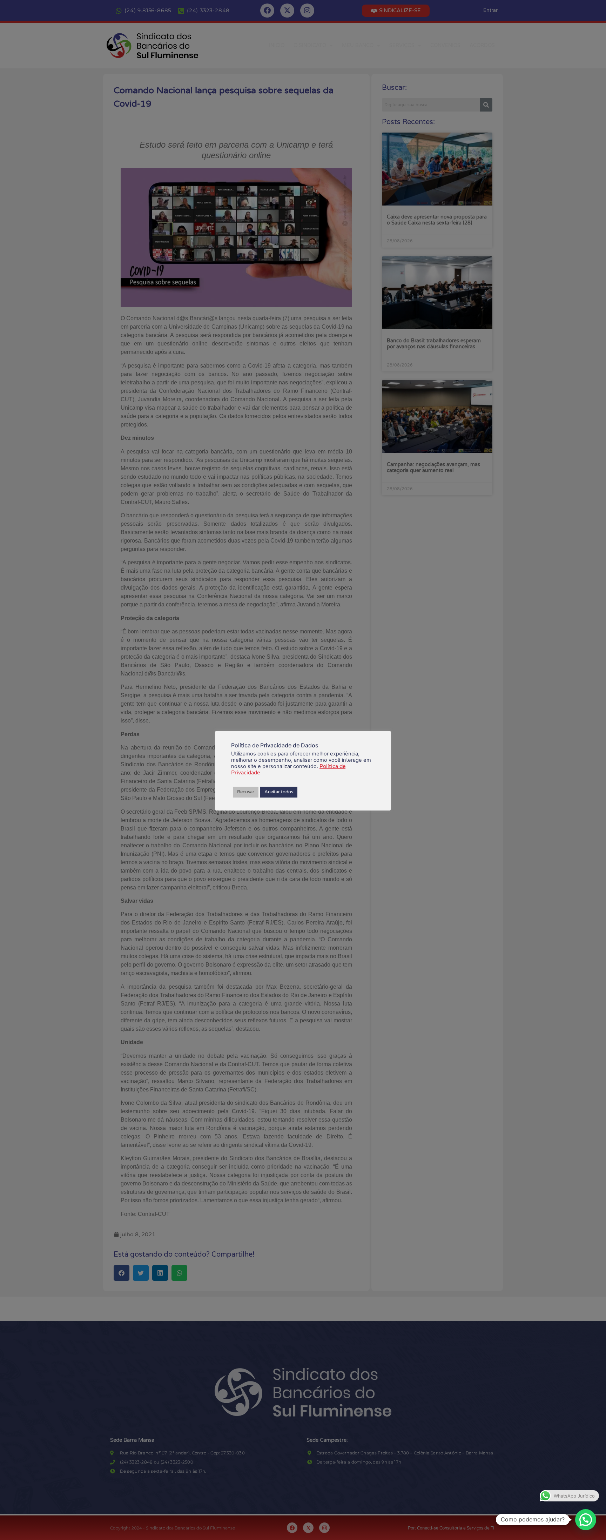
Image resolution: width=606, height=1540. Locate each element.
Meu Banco (357, 45)
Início (276, 45)
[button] (585, 1519)
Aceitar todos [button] (278, 792)
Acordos (482, 45)
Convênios (445, 45)
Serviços (402, 45)
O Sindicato (310, 45)
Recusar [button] (245, 792)
